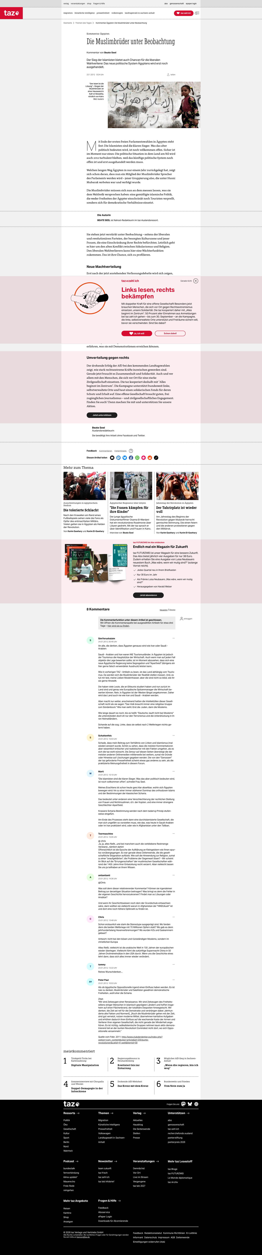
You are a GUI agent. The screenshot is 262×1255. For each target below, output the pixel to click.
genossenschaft (176, 1124)
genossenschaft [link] (177, 3)
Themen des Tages (83, 23)
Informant (138, 1237)
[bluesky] (190, 1105)
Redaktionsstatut (153, 1233)
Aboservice (104, 1212)
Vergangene (139, 1181)
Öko (65, 1124)
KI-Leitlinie (191, 1233)
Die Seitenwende (141, 1129)
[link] (68, 13)
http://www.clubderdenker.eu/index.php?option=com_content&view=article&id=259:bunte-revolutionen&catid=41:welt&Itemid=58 (130, 1039)
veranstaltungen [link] (78, 3)
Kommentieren (105, 451)
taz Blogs (172, 1169)
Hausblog (138, 1124)
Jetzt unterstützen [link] (102, 415)
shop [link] (89, 3)
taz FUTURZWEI (176, 1173)
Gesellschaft (69, 1129)
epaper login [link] (191, 3)
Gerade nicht (186, 281)
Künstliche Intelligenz (109, 1124)
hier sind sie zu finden (118, 625)
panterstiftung (175, 1137)
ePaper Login (105, 1216)
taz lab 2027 (139, 1185)
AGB (173, 1237)
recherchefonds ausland (180, 1133)
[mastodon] (183, 1105)
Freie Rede (68, 1185)
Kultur (66, 1133)
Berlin (66, 1142)
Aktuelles (137, 1120)
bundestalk (69, 1168)
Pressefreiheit (105, 1129)
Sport (66, 1137)
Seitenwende (182, 1237)
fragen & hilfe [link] (99, 3)
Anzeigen (68, 1221)
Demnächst (139, 1168)
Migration (103, 1120)
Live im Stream (140, 1177)
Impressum (164, 1237)
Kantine (67, 1212)
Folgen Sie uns (173, 1104)
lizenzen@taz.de (83, 1237)
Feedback (103, 1207)
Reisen (66, 1208)
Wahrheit (68, 1150)
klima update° (70, 1177)
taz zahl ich (173, 1129)
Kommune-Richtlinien (174, 1233)
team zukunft (104, 1168)
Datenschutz (150, 1237)
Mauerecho (69, 1181)
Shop (66, 1217)
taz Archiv (173, 1182)
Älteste (172, 610)
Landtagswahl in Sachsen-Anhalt (111, 1140)
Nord (66, 1146)
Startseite (67, 23)
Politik (66, 1120)
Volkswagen (104, 1133)
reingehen (68, 1190)
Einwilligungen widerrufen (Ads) (149, 1241)
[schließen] (196, 281)
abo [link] (166, 3)
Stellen (136, 1133)
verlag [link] (66, 3)
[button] (197, 13)
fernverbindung (71, 1172)
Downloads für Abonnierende (113, 1221)
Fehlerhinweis (120, 451)
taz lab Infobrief (106, 1181)
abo (170, 1120)
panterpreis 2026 (176, 1142)
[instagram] (196, 1105)
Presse (136, 1137)
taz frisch (103, 1172)
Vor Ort (137, 1172)
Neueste (163, 610)
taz (71, 1104)
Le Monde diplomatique (180, 1177)
